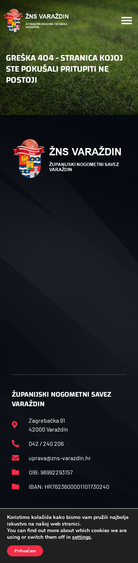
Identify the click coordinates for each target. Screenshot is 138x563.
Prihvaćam (25, 551)
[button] (126, 20)
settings (81, 537)
